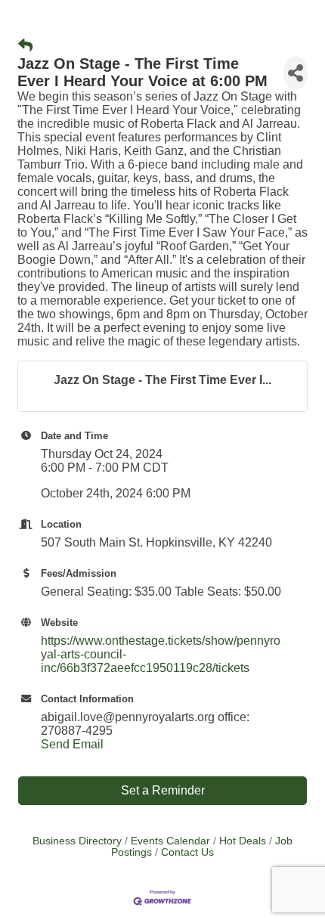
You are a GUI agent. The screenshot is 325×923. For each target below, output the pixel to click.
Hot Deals (242, 841)
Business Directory (77, 841)
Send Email (72, 744)
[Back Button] (25, 46)
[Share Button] (295, 73)
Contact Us (187, 852)
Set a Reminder (163, 790)
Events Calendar (170, 841)
